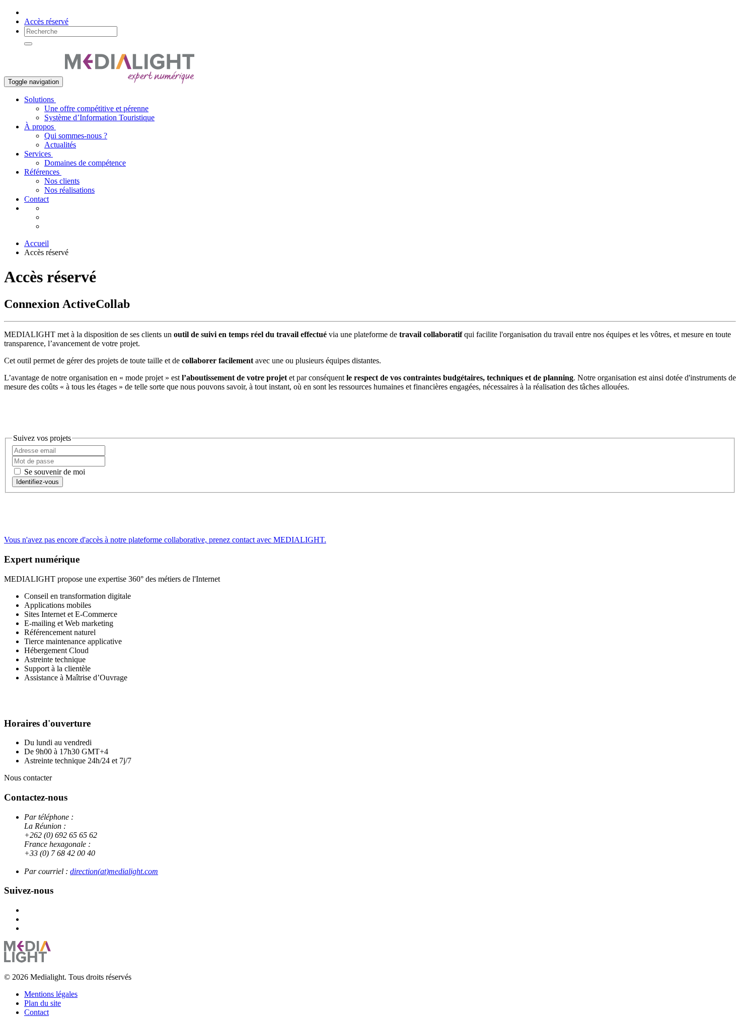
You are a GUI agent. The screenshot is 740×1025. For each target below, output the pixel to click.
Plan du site (42, 1003)
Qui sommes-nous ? (75, 135)
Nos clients (62, 181)
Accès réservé (46, 21)
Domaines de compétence (85, 163)
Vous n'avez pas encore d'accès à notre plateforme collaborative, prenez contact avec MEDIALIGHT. (165, 539)
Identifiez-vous (37, 482)
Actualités (60, 144)
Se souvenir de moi (53, 471)
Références (42, 172)
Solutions (40, 99)
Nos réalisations (69, 190)
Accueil (36, 243)
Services (38, 153)
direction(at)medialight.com (114, 871)
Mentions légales (51, 994)
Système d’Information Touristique (99, 117)
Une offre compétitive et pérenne (96, 108)
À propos (40, 126)
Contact (36, 199)
